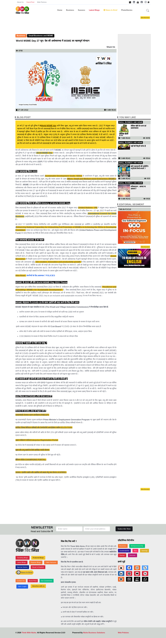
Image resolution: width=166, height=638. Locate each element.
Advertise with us (38, 586)
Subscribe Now (124, 529)
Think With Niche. (29, 633)
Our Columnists (46, 581)
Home (59, 10)
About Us (20, 2)
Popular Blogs (36, 562)
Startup (122, 555)
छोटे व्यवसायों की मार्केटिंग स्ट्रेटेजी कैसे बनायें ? (139, 167)
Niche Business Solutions (94, 633)
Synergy (145, 551)
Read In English (38, 567)
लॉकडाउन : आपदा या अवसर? (138, 187)
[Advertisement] (87, 23)
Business (70, 10)
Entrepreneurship (137, 546)
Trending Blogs (22, 558)
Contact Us (21, 581)
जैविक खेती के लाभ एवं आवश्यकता (138, 127)
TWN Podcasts (51, 562)
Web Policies (42, 2)
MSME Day (47, 153)
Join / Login (22, 586)
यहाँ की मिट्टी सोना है (138, 146)
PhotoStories (126, 10)
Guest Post (30, 2)
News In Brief (26, 572)
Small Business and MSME (40, 36)
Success (81, 10)
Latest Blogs (94, 10)
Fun (135, 551)
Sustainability (124, 551)
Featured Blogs (38, 558)
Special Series (22, 567)
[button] (147, 10)
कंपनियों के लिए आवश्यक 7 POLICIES (41, 275)
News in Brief (111, 10)
